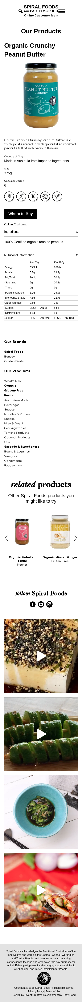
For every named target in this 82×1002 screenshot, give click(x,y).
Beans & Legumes (17, 451)
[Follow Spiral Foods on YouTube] (41, 604)
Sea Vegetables (15, 428)
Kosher (9, 395)
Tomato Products (16, 432)
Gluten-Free (13, 391)
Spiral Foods (13, 352)
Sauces (9, 409)
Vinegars (10, 456)
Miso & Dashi (13, 423)
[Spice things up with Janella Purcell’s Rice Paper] (41, 890)
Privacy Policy (36, 991)
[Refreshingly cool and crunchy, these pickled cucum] (41, 734)
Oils (7, 442)
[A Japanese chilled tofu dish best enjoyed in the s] (41, 656)
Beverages (11, 404)
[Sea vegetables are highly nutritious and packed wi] (41, 812)
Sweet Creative (33, 995)
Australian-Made (16, 400)
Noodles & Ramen (17, 414)
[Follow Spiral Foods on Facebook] (32, 604)
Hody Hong (69, 995)
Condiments (13, 460)
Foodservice (13, 465)
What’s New (12, 381)
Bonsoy (9, 356)
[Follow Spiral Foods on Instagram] (49, 604)
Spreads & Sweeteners (21, 447)
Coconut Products (17, 437)
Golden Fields (14, 361)
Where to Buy (20, 214)
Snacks (9, 418)
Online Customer (15, 224)
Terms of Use (53, 991)
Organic (10, 386)
